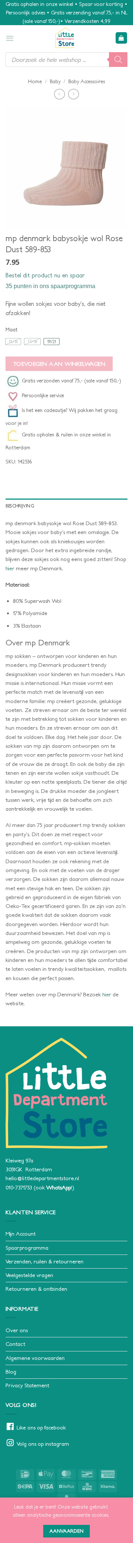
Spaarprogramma (27, 1248)
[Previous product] (73, 94)
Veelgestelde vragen (29, 1275)
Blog (11, 1371)
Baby (55, 81)
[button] (10, 38)
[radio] (13, 341)
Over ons (17, 1330)
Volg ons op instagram (43, 1444)
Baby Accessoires (86, 81)
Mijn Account (20, 1233)
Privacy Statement (27, 1385)
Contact (15, 1344)
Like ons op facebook (41, 1427)
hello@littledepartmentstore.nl (42, 1178)
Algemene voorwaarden (35, 1358)
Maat (11, 329)
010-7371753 (19, 1187)
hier (10, 568)
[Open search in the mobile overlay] (66, 59)
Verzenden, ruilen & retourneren (44, 1261)
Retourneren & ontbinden (36, 1289)
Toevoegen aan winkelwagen (59, 364)
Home (35, 81)
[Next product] (59, 94)
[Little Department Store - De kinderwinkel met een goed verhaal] (65, 37)
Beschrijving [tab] (20, 505)
